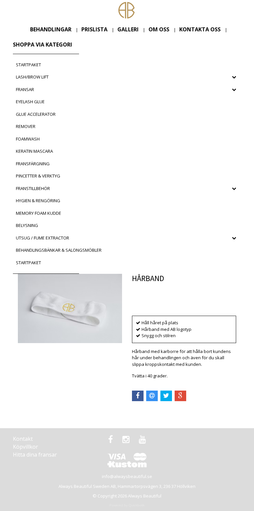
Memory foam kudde (38, 213)
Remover (25, 126)
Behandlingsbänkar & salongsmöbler (59, 250)
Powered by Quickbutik (127, 505)
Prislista (94, 29)
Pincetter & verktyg (38, 176)
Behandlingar (50, 29)
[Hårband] (70, 308)
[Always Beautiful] (126, 10)
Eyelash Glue (30, 102)
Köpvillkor (25, 446)
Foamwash (28, 139)
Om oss (158, 29)
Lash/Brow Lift (32, 77)
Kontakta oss (200, 29)
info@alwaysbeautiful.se (127, 476)
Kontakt (23, 438)
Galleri (128, 29)
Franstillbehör (33, 188)
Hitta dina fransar (35, 454)
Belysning (27, 225)
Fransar (25, 89)
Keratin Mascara (34, 151)
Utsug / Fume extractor (42, 238)
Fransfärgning (33, 164)
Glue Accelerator (36, 114)
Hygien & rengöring (38, 201)
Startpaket (28, 65)
